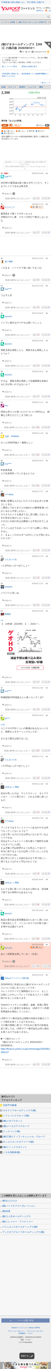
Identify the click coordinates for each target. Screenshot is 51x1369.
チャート (12, 87)
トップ (4, 22)
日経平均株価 (10, 1105)
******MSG (9, 494)
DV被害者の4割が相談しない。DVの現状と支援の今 (22, 2)
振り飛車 (9, 261)
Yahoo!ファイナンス (19, 1328)
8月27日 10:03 (37, 286)
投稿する (25, 1356)
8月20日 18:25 (37, 715)
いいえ (46, 198)
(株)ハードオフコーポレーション (18, 1206)
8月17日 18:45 (37, 910)
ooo (6, 405)
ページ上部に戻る (25, 1320)
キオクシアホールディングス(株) (19, 1110)
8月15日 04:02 (37, 975)
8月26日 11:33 (37, 433)
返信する (8, 194)
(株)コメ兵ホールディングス (16, 1216)
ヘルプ (29, 1333)
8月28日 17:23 (37, 204)
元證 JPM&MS (12, 436)
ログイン (40, 10)
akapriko (8, 587)
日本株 (12, 22)
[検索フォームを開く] (48, 17)
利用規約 (22, 1333)
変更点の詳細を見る (29, 66)
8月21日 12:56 (37, 688)
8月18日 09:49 (37, 880)
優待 (41, 87)
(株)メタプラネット (13, 1121)
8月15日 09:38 (37, 945)
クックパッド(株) (11, 1131)
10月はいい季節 (12, 787)
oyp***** (8, 176)
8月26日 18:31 (37, 372)
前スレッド (45, 83)
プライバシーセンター (34, 1331)
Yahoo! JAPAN (34, 1328)
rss (48, 52)
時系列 (22, 87)
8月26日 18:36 (37, 341)
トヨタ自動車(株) (11, 1152)
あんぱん (9, 948)
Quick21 (8, 316)
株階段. (8, 614)
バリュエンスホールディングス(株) (20, 1227)
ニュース (32, 87)
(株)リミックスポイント (15, 1147)
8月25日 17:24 (37, 556)
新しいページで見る (9, 66)
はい (36, 198)
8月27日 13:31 (37, 258)
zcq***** (8, 289)
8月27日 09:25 (37, 313)
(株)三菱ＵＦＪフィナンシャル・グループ (24, 1136)
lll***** (7, 718)
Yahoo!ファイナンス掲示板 (17, 978)
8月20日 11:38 (37, 784)
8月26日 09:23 (37, 461)
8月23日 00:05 (37, 611)
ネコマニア (10, 207)
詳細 (3, 87)
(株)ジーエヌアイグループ (16, 1126)
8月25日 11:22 (37, 584)
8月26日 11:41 (37, 402)
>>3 (3, 725)
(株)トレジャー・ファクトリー (17, 1221)
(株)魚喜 (6, 1211)
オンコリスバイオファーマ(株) (18, 1142)
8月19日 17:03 (37, 818)
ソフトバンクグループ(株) (16, 1115)
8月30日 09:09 (37, 173)
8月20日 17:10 (37, 756)
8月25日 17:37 (37, 491)
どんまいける (11, 559)
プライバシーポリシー (16, 1331)
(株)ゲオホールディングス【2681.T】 (32, 22)
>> (2, 620)
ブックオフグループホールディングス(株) (23, 1232)
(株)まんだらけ (9, 1200)
